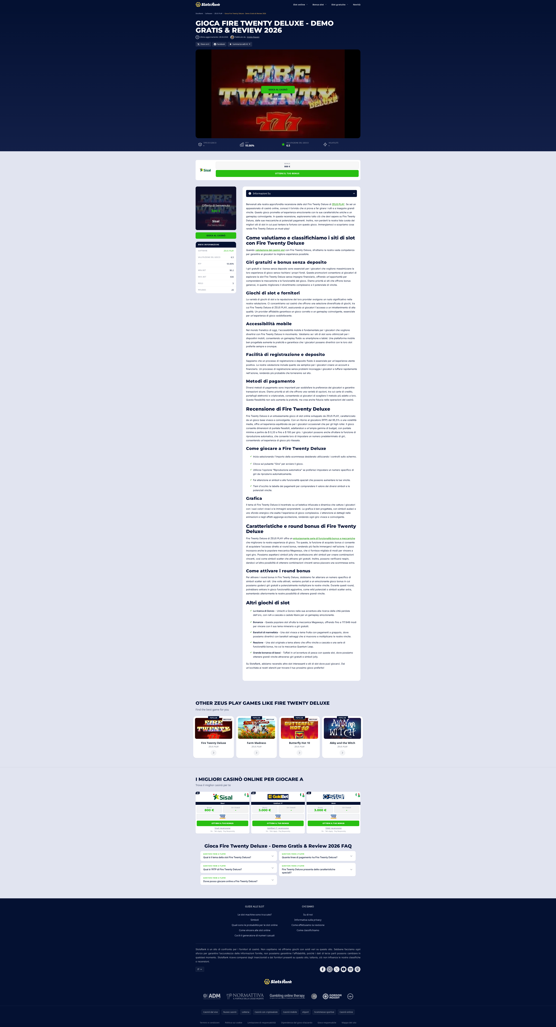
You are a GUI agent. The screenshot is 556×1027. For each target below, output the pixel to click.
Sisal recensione (222, 828)
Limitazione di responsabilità (262, 1022)
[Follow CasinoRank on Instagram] (330, 969)
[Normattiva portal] (245, 996)
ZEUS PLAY (229, 250)
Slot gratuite (338, 4)
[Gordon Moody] (332, 996)
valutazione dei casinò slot (270, 250)
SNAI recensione (333, 828)
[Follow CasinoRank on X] (337, 969)
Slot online (299, 4)
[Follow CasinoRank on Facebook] (323, 969)
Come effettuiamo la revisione (307, 925)
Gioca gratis (278, 98)
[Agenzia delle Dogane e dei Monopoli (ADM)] (212, 996)
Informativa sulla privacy (307, 919)
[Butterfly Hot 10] (299, 737)
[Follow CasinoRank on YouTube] (343, 969)
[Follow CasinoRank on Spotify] (350, 969)
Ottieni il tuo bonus (287, 173)
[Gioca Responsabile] (287, 996)
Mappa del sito (349, 1022)
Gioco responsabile (327, 1022)
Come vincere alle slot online (254, 930)
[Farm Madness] (256, 737)
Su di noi (308, 914)
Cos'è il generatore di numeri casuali (255, 935)
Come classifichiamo (308, 930)
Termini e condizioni (210, 1022)
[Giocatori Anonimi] (314, 996)
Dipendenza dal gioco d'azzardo (296, 1022)
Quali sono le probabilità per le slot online (255, 925)
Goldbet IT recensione (278, 828)
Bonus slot (318, 4)
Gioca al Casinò (278, 89)
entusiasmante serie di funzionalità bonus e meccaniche (324, 538)
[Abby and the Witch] (342, 737)
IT (198, 969)
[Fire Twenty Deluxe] (213, 737)
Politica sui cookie (233, 1022)
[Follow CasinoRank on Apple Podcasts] (357, 969)
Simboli (255, 919)
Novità (356, 4)
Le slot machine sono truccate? (255, 914)
